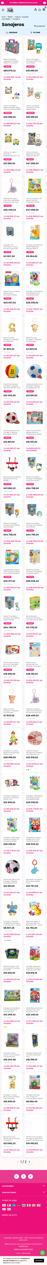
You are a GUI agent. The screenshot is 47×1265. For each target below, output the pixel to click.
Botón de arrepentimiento (23, 1249)
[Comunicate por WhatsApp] (42, 1252)
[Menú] (3, 9)
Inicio (4, 17)
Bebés (10, 17)
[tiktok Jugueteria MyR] (30, 1176)
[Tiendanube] (23, 1253)
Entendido (39, 1260)
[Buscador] (40, 9)
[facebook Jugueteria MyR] (23, 1176)
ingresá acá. (23, 1246)
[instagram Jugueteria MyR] (16, 1176)
